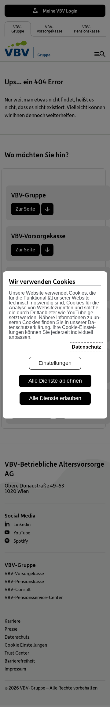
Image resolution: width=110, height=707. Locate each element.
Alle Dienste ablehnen (55, 381)
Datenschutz (86, 347)
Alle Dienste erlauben (55, 398)
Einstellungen (55, 363)
